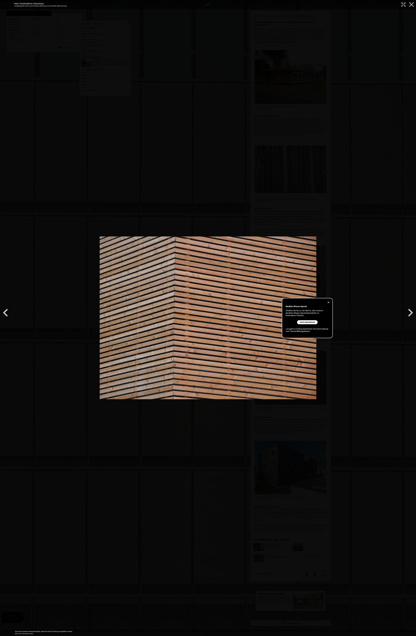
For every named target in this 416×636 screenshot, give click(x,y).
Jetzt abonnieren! (307, 322)
